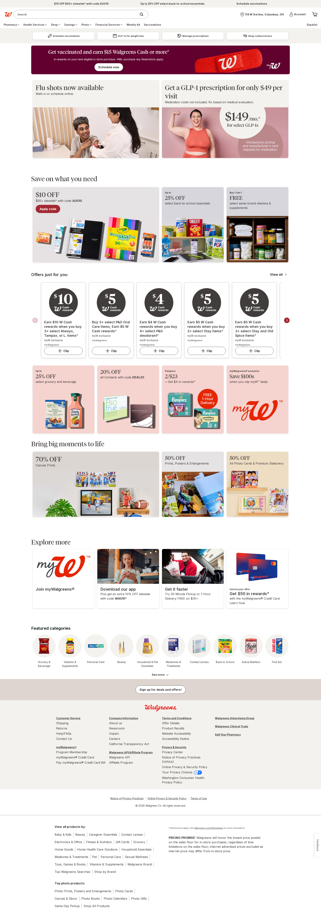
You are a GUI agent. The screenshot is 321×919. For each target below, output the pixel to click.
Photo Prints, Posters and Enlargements (83, 891)
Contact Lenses (132, 834)
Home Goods (64, 849)
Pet (94, 857)
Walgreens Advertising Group (234, 718)
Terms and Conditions (177, 718)
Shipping (62, 723)
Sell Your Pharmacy (228, 734)
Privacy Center (172, 752)
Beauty (80, 834)
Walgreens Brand (139, 864)
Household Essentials (136, 849)
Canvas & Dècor (66, 898)
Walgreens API (119, 757)
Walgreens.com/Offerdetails (208, 828)
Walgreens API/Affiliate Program (131, 752)
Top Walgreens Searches (72, 872)
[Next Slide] (287, 320)
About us (115, 723)
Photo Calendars (115, 898)
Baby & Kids (63, 834)
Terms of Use (198, 798)
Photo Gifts (139, 898)
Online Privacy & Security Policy (184, 767)
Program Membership (71, 752)
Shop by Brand (105, 872)
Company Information (123, 718)
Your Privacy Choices (177, 772)
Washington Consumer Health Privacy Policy (183, 780)
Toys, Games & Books (70, 864)
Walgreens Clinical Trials (231, 726)
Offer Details (170, 723)
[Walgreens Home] (8, 14)
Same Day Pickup (67, 906)
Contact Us (64, 739)
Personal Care (111, 857)
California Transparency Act (129, 744)
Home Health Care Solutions (97, 849)
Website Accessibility (176, 733)
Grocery (139, 842)
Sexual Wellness (136, 857)
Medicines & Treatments (71, 857)
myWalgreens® (66, 747)
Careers (114, 739)
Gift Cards (122, 842)
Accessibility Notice (175, 739)
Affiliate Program (121, 762)
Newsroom (117, 728)
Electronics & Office (68, 842)
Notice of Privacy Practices (127, 798)
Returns (61, 728)
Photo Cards (124, 891)
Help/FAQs (63, 733)
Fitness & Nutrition (99, 842)
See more (158, 674)
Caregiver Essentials (103, 834)
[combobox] (76, 14)
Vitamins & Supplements (107, 864)
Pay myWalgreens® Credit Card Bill (80, 762)
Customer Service (68, 718)
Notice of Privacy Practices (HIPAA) (181, 759)
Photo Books (90, 898)
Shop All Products (97, 906)
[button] (297, 14)
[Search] (143, 14)
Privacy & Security (174, 747)
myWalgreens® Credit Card (75, 757)
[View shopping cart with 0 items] (314, 14)
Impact (114, 733)
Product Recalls (173, 728)
